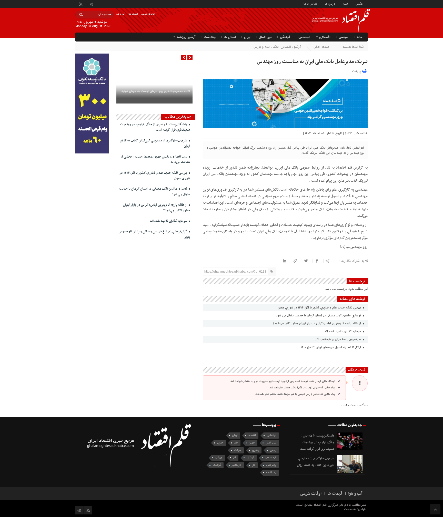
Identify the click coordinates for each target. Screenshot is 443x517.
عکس (359, 3)
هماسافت (350, 509)
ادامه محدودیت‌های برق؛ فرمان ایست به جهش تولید (155, 91)
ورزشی (218, 458)
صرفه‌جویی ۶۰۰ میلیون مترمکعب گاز (339, 339)
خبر (236, 443)
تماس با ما (310, 3)
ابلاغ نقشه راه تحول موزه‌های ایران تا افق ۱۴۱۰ (331, 347)
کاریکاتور (236, 465)
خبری (220, 443)
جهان (252, 443)
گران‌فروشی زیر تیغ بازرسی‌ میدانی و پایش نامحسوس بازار (154, 234)
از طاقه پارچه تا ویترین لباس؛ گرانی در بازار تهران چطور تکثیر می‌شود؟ (317, 323)
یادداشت (210, 37)
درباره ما (330, 3)
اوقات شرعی (148, 14)
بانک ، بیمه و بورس (266, 46)
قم (234, 458)
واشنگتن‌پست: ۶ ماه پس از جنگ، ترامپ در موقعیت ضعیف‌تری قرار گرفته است (155, 127)
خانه (360, 37)
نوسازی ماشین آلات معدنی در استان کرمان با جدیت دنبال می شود (319, 315)
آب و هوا (120, 14)
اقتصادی (324, 37)
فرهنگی (285, 37)
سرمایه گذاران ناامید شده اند (343, 331)
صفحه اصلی (321, 46)
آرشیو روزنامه (186, 37)
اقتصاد (252, 435)
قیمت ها (133, 14)
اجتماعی (304, 37)
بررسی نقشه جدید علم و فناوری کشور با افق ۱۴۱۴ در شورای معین (320, 307)
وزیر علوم (271, 465)
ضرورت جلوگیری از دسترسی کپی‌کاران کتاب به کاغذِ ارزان (155, 143)
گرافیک (217, 465)
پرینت (357, 70)
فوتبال (250, 458)
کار (253, 465)
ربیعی (273, 450)
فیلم (345, 3)
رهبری (255, 450)
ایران (247, 37)
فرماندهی (270, 458)
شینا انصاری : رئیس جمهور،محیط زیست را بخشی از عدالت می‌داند (155, 159)
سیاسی (343, 37)
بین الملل (265, 37)
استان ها (230, 37)
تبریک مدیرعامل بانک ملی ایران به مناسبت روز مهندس (312, 61)
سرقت (237, 450)
